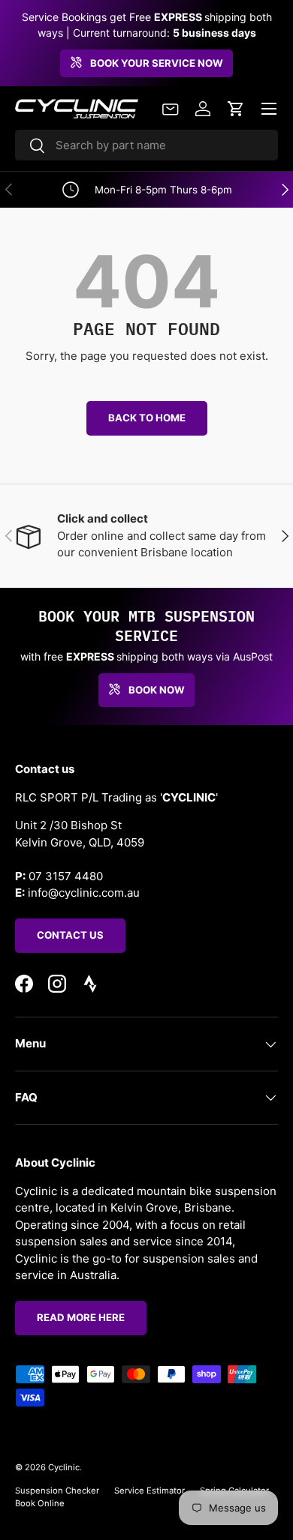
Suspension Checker (57, 1490)
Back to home (147, 418)
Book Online (40, 1503)
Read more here (81, 1317)
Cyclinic (64, 1467)
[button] (235, 108)
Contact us (70, 935)
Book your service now (156, 63)
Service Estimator (149, 1490)
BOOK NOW (156, 690)
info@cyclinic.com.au (84, 892)
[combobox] (146, 145)
